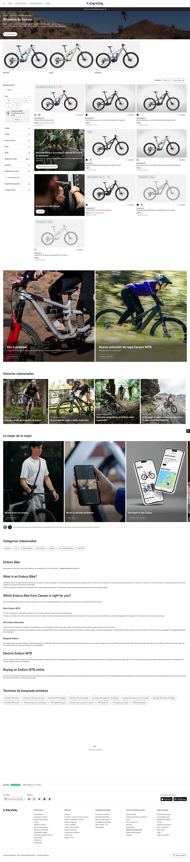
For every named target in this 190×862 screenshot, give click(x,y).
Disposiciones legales (40, 832)
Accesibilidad (38, 843)
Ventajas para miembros (72, 832)
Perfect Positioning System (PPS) (121, 676)
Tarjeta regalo (99, 827)
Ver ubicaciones (13, 357)
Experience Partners (71, 830)
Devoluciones (130, 827)
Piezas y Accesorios (163, 827)
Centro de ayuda (131, 814)
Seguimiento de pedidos (133, 832)
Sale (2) (10, 90)
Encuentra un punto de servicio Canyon (77, 817)
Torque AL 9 (38, 253)
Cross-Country (40, 548)
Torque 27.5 (22, 645)
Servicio (47, 3)
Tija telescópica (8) (13, 177)
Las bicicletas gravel (163, 817)
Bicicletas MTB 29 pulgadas (57, 698)
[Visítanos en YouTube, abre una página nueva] (39, 799)
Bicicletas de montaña (164, 819)
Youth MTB (80, 548)
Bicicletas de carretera (164, 814)
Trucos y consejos (70, 825)
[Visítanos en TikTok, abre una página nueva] (50, 799)
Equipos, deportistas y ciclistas (74, 819)
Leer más (40, 211)
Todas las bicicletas (163, 835)
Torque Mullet (38, 645)
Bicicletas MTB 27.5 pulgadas (79, 698)
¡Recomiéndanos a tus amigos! (47, 166)
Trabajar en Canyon (40, 825)
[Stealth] (35, 115)
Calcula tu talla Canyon (102, 819)
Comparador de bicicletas (103, 822)
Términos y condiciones (41, 830)
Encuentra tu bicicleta (102, 814)
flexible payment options (62, 676)
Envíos (128, 819)
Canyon (5, 15)
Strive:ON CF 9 (89, 118)
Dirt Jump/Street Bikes (66, 548)
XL (17, 105)
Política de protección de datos (43, 835)
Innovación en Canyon (40, 817)
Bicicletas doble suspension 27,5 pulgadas (105, 698)
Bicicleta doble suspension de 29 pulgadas (136, 698)
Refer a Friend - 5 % (101, 825)
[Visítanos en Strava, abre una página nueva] (44, 799)
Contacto (129, 835)
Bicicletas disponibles (102, 817)
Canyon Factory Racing (41, 819)
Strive (7, 616)
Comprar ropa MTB (106, 357)
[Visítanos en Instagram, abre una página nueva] (34, 799)
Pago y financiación (132, 822)
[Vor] (10, 527)
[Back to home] (95, 3)
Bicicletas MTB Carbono (12, 703)
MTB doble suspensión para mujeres (35, 703)
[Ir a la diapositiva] (143, 527)
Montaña (13, 15)
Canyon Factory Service (72, 827)
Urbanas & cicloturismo (164, 825)
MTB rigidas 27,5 (103, 703)
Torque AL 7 (89, 163)
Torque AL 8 (140, 208)
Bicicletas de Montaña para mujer (33, 698)
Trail (15, 548)
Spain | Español (180, 855)
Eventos (67, 814)
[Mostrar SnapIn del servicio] (188, 431)
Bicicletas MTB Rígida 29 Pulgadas (164, 698)
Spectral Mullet (177, 630)
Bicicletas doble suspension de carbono (81, 703)
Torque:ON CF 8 (39, 118)
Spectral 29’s (120, 630)
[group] (94, 57)
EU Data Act (37, 840)
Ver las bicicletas (10, 34)
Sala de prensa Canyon (41, 827)
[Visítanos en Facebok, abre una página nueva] (29, 799)
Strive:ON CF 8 (140, 118)
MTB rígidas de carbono (58, 703)
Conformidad (38, 837)
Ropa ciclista (161, 830)
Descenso (52, 548)
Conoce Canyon (38, 814)
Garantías (129, 825)
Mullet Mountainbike (139, 703)
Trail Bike (11, 587)
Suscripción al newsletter (15, 799)
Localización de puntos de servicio (136, 817)
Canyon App (68, 835)
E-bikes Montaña (26, 548)
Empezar (17, 120)
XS (9, 101)
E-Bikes (159, 822)
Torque (103, 643)
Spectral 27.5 (167, 630)
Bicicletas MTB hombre (12, 698)
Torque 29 (29, 645)
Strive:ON (71, 659)
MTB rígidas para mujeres (121, 703)
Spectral (46, 630)
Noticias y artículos (70, 822)
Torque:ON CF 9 (90, 208)
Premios (36, 822)
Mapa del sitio (69, 837)
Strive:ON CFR (140, 163)
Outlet (159, 832)
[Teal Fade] (90, 160)
